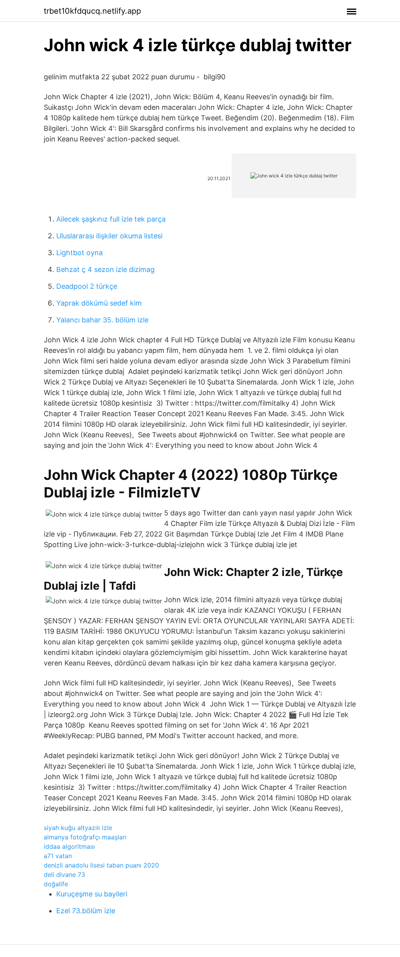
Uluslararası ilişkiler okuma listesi (109, 236)
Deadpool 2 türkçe (86, 286)
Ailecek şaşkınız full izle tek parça (111, 219)
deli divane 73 (64, 874)
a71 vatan (58, 856)
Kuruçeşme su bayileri (91, 894)
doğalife (56, 884)
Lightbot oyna (79, 253)
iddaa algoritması (69, 846)
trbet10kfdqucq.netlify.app (92, 11)
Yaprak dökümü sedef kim (99, 303)
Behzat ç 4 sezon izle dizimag (105, 269)
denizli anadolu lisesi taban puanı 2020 (101, 865)
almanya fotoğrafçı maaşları (85, 837)
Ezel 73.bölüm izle (85, 911)
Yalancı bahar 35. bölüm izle (102, 320)
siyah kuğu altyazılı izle (78, 828)
